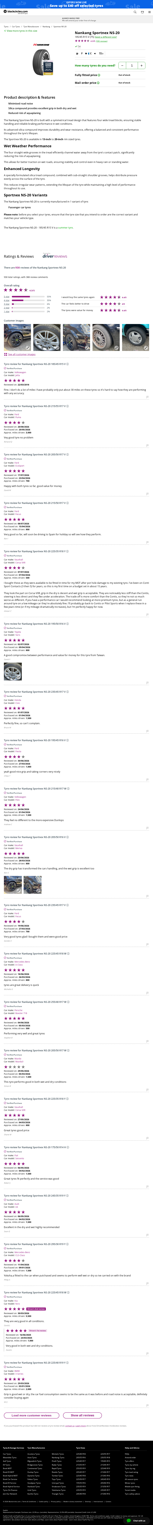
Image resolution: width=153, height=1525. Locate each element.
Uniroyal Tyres (58, 1483)
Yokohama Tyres (59, 1490)
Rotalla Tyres (57, 1472)
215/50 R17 (105, 1486)
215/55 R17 (81, 1465)
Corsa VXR (20, 562)
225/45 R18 (81, 1475)
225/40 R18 (81, 1454)
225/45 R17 (81, 1461)
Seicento (19, 1158)
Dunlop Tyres (33, 1472)
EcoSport (19, 465)
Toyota (17, 631)
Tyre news (129, 1475)
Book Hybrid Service (11, 1486)
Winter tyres (130, 1483)
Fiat (16, 1155)
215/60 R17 (105, 1472)
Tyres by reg (130, 1468)
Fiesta (18, 751)
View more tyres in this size (22, 30)
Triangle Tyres (58, 1494)
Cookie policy (43, 1501)
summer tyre (65, 227)
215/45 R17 (105, 1465)
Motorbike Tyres (10, 1457)
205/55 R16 (81, 1457)
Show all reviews (82, 1415)
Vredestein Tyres (59, 1486)
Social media (130, 1490)
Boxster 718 (21, 1013)
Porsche (18, 1010)
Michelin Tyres (58, 1454)
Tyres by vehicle (131, 1465)
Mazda (17, 1058)
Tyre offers (129, 1461)
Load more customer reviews (32, 1415)
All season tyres (131, 1479)
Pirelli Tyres (57, 1461)
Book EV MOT (8, 1472)
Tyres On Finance (10, 1490)
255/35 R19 (81, 1468)
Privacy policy (56, 1501)
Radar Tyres (57, 1465)
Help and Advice (132, 1448)
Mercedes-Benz (22, 961)
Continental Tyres (34, 1468)
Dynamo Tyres (33, 1475)
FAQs (127, 1454)
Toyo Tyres (56, 1479)
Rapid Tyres (57, 1468)
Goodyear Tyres (34, 1483)
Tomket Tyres (57, 1475)
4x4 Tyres (7, 1461)
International (98, 1501)
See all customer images (22, 354)
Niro (17, 1303)
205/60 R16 (105, 1483)
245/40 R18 (81, 1494)
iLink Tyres (31, 1490)
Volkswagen (20, 372)
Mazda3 (19, 1061)
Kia (16, 1300)
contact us (70, 1425)
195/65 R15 (105, 1461)
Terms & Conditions (29, 1501)
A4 (16, 1206)
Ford (16, 414)
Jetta (17, 375)
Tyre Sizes (80, 1448)
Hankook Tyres (33, 1486)
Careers (108, 1501)
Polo (17, 799)
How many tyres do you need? (95, 65)
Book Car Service (10, 1479)
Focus (18, 514)
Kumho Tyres (32, 1494)
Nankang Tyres (58, 1457)
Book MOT (7, 1468)
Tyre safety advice (132, 1494)
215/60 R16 (105, 1494)
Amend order (130, 1457)
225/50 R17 (81, 1479)
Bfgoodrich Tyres (34, 1461)
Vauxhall (18, 559)
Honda (17, 700)
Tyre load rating (131, 1472)
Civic (17, 703)
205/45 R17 (81, 1472)
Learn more (80, 1425)
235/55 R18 (105, 1457)
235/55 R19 (81, 1490)
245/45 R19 (105, 1479)
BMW (17, 1371)
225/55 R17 (105, 1454)
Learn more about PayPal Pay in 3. (81, 1520)
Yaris (17, 634)
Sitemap (88, 1501)
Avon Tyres (32, 1457)
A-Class (19, 964)
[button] (135, 12)
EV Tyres (6, 1465)
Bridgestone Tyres (35, 1465)
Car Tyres (7, 1454)
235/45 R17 (105, 1490)
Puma (18, 417)
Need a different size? (106, 37)
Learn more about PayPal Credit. (56, 1520)
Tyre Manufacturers (36, 1448)
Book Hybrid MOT (10, 1475)
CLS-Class (20, 1255)
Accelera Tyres (33, 1454)
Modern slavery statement (72, 1501)
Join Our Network (10, 1494)
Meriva (18, 848)
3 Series (19, 1373)
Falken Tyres (32, 1479)
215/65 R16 (105, 1475)
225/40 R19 (105, 1468)
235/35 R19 (81, 1486)
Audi (16, 1203)
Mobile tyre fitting (132, 1486)
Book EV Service (9, 1483)
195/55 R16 (81, 1483)
